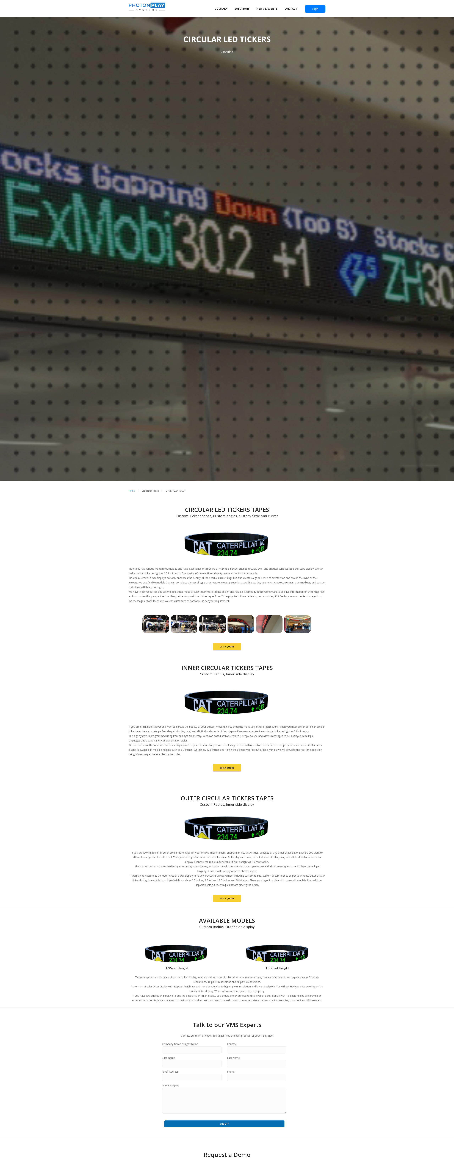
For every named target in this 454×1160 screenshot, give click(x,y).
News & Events (267, 8)
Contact (290, 8)
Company (221, 8)
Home (132, 490)
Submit (224, 1123)
